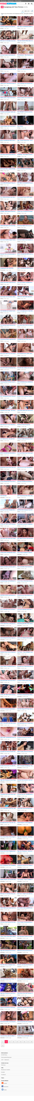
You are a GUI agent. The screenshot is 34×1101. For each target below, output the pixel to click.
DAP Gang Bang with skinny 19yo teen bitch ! (25, 495)
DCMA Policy (4, 1054)
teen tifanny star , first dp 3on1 (7, 438)
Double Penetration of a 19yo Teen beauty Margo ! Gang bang (8, 765)
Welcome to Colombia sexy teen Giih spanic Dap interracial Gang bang (8, 40)
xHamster (2, 497)
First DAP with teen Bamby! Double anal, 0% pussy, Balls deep (8, 367)
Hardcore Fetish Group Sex (23, 424)
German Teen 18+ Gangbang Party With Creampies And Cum (25, 794)
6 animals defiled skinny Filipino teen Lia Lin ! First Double (25, 680)
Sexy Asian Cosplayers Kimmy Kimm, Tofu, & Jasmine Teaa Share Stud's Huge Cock (25, 552)
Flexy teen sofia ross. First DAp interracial (8, 353)
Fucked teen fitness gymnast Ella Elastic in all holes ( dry (8, 339)
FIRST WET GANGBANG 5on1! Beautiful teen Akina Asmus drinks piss (8, 737)
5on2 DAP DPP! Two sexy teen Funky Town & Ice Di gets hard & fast (8, 680)
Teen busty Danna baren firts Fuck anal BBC (8, 154)
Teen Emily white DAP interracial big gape (25, 410)
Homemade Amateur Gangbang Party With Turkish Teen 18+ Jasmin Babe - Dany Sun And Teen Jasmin (25, 524)
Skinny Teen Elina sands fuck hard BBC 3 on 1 (8, 282)
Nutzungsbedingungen (6, 1057)
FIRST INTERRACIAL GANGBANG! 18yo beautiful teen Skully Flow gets (25, 382)
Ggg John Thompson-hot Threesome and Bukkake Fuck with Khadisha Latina (8, 950)
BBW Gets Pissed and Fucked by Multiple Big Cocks (25, 950)
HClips (1, 28)
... (1, 14)
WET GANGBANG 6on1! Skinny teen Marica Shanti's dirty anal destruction (8, 396)
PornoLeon (11, 1)
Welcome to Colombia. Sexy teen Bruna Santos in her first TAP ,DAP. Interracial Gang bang (8, 893)
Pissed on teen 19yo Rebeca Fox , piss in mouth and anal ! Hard (25, 595)
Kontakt (3, 1072)
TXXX (18, 28)
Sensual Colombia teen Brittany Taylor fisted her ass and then (25, 481)
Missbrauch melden (5, 1069)
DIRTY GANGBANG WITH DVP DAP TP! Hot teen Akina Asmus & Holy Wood (25, 268)
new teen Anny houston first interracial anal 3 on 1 (8, 922)
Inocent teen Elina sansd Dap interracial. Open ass (8, 1021)
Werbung (3, 1065)
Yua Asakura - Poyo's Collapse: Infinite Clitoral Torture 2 (25, 879)
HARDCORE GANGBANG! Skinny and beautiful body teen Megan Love (8, 552)
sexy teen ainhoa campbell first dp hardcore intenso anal (25, 282)
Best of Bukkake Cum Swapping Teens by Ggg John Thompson (8, 865)
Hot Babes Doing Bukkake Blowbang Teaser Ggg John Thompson (25, 694)
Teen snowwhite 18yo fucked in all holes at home (25, 566)
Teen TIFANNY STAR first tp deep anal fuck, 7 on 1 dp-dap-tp (25, 112)
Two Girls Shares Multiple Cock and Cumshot (8, 964)
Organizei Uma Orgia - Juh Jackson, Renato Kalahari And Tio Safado (8, 410)
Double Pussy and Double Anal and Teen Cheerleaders (25, 1035)
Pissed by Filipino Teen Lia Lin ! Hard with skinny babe (25, 225)
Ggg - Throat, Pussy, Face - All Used (25, 140)
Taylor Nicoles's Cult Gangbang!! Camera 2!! (25, 822)
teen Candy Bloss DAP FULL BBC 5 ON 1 (8, 808)
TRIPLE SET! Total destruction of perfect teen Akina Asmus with (8, 83)
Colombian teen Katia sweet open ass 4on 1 (8, 794)
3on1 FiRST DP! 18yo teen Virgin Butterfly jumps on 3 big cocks (8, 538)
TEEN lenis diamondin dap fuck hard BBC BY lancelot (25, 296)
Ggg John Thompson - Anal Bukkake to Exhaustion (25, 836)
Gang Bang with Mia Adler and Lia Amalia (25, 623)
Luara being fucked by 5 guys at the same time (8, 637)
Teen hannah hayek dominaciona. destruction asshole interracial (8, 325)
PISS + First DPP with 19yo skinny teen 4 (8, 723)
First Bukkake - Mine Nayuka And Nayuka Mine (25, 55)
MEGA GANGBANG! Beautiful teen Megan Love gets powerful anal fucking (8, 453)
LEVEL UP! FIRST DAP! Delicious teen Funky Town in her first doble (8, 524)
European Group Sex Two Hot (24, 737)
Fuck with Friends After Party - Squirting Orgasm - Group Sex (8, 979)
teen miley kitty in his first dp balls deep (25, 325)
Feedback (3, 1074)
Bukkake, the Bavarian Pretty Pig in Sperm (25, 964)
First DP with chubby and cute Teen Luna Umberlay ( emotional (25, 367)
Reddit (5, 1083)
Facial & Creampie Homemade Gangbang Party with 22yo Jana (8, 708)
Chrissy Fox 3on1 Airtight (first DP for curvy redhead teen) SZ (8, 509)
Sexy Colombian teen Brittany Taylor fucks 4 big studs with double (25, 168)
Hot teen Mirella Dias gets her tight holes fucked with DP (8, 69)
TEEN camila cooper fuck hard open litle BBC (8, 97)
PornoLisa (3, 1)
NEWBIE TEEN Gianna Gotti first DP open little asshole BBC (8, 211)
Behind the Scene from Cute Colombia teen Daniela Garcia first (8, 467)
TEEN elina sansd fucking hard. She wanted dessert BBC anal (25, 808)
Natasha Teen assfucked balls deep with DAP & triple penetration (8, 254)
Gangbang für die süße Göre (6, 268)
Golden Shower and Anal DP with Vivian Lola (8, 879)
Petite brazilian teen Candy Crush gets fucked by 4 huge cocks (25, 97)
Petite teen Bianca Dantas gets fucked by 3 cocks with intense (8, 566)
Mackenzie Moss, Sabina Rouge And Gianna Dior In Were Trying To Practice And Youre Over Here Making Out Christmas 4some (8, 168)
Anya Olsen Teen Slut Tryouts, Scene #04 (25, 993)
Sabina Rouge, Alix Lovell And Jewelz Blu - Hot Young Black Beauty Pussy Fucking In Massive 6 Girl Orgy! (8, 126)
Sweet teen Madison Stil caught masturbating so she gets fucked (25, 637)
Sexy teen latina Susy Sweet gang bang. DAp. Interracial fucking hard (25, 453)
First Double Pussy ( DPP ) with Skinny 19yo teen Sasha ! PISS (25, 197)
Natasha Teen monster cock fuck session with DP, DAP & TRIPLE (25, 780)
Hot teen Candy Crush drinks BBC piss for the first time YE (8, 55)
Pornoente (2, 270)
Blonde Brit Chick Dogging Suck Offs (8, 851)
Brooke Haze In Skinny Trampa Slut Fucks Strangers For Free (25, 396)
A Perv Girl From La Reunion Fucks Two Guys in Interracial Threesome (8, 623)
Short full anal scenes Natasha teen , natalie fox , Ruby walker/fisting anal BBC (8, 424)
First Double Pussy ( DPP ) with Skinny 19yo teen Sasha (25, 353)
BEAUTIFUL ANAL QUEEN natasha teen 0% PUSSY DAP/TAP (25, 908)
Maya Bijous (20, 126)
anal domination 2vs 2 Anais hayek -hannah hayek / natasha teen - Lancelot (25, 723)
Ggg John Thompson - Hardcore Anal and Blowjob (25, 851)
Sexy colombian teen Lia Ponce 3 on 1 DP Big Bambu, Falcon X (8, 609)
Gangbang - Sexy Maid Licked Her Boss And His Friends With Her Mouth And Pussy (25, 154)
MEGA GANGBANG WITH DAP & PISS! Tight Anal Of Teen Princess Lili (25, 254)
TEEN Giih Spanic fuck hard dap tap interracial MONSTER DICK (8, 225)
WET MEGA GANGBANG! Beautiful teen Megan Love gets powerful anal (25, 183)
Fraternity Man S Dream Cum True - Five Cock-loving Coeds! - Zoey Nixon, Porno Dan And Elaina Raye (8, 382)
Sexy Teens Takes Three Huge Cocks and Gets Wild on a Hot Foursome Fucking (8, 836)
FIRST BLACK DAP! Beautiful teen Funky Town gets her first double (25, 467)
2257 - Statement (5, 1059)
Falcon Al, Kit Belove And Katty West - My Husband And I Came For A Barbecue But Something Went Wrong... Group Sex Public (8, 1007)
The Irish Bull (3, 495)
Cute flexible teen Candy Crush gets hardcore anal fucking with (8, 310)
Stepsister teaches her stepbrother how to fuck (25, 865)
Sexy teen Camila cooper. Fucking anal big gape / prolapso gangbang (8, 239)
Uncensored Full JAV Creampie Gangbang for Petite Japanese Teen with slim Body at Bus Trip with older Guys (25, 1021)
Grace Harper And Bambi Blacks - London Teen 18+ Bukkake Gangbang (25, 922)
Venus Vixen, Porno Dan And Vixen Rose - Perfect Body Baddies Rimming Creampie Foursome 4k (25, 581)
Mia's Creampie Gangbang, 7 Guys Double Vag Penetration (25, 765)
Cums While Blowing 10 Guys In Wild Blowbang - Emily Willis (8, 183)
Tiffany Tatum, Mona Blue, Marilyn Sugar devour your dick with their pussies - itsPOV (8, 936)
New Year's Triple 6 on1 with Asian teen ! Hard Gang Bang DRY (25, 893)
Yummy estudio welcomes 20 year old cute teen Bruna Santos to (25, 438)
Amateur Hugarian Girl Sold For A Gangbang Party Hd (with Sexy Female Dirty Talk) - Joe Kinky (8, 26)
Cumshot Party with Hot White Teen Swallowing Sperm (8, 1035)
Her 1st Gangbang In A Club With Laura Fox (25, 310)
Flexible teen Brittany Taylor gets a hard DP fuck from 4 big (8, 112)
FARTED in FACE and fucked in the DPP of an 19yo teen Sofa (8, 595)
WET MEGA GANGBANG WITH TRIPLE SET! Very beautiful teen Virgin (25, 26)
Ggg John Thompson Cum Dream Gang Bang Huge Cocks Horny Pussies (8, 993)
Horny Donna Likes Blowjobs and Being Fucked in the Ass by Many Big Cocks (25, 979)
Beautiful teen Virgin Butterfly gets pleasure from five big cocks (25, 666)
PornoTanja (18, 1)
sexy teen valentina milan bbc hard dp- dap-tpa (25, 609)
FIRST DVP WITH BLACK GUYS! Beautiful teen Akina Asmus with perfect (25, 69)
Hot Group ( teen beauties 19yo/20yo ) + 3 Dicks (8, 296)
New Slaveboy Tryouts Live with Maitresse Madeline (25, 936)
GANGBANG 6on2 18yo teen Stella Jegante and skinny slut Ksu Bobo (25, 339)
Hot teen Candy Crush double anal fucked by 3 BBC (25, 239)
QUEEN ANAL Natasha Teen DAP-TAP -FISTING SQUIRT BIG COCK (25, 509)
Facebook (6, 1086)
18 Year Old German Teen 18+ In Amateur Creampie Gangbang (8, 481)
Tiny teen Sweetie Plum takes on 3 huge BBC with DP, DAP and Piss (25, 40)
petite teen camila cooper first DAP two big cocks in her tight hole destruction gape (25, 1007)
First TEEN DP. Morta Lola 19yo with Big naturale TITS (8, 197)
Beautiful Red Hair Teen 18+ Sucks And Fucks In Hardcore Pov (8, 822)
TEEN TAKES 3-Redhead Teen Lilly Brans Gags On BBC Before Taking (8, 666)
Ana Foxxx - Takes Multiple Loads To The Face (25, 652)
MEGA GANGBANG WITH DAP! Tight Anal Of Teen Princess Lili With (8, 140)
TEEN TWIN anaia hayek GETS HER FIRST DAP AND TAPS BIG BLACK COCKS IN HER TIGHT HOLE (8, 908)
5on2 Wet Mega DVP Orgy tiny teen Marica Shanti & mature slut (25, 708)
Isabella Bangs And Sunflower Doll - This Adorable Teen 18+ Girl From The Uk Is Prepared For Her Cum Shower (8, 581)
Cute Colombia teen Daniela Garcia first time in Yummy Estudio (25, 83)
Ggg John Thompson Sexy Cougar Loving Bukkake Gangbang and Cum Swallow (8, 780)
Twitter (5, 1089)
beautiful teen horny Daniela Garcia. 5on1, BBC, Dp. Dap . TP (8, 751)
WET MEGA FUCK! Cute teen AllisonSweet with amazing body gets (25, 538)
